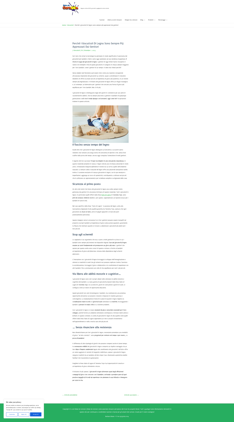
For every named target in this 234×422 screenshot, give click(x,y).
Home (64, 25)
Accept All (35, 414)
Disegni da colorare (131, 20)
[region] (24, 408)
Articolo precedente (69, 395)
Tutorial (101, 20)
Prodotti (150, 20)
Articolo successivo (131, 395)
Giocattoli (70, 25)
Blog (141, 20)
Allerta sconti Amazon (114, 20)
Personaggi (161, 20)
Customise (12, 414)
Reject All (23, 414)
